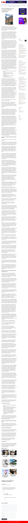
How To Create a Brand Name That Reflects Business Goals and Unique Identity (22, 51)
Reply (5, 499)
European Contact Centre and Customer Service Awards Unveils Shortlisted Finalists (22, 73)
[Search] (26, 40)
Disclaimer (20, 119)
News (19, 109)
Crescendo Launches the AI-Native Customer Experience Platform (22, 67)
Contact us (20, 117)
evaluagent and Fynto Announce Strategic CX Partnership (22, 65)
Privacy (20, 116)
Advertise (20, 118)
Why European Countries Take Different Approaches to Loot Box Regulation (23, 79)
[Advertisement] (23, 31)
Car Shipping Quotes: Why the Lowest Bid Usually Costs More (23, 53)
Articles (20, 108)
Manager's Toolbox (21, 110)
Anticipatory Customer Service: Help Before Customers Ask (22, 46)
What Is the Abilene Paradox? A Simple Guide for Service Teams (22, 99)
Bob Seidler (3, 443)
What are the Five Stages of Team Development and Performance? (22, 103)
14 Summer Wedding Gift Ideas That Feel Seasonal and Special (22, 84)
